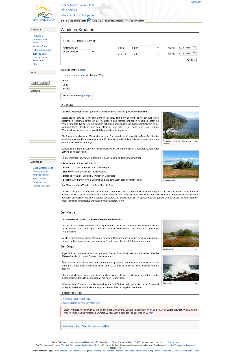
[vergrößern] (196, 141)
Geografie (86, 326)
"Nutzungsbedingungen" (184, 345)
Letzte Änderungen (42, 50)
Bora (81, 70)
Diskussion (97, 21)
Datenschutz (173, 342)
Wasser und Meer (101, 326)
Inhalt (77, 326)
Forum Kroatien (60, 351)
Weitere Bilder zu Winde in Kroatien (80, 303)
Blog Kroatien (94, 351)
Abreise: (172, 54)
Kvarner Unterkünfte (162, 351)
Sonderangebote (77, 21)
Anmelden (196, 2)
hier (150, 313)
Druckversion (39, 182)
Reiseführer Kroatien (78, 351)
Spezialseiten (39, 178)
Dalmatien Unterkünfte (182, 351)
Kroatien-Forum (40, 46)
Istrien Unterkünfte (144, 351)
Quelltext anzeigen (114, 21)
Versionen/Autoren (135, 21)
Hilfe (35, 64)
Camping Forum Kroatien (75, 299)
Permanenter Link (41, 186)
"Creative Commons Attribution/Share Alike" (80, 345)
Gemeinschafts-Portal (40, 41)
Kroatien (68, 75)
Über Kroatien (161, 342)
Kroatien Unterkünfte (125, 351)
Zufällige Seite (40, 54)
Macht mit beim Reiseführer (40, 59)
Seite (64, 20)
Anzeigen (87, 96)
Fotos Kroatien (107, 351)
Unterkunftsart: (70, 48)
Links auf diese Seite (43, 168)
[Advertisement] (123, 9)
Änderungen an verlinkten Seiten (41, 173)
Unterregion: (123, 54)
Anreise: (172, 48)
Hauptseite (43, 13)
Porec (196, 351)
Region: (120, 48)
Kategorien (68, 326)
